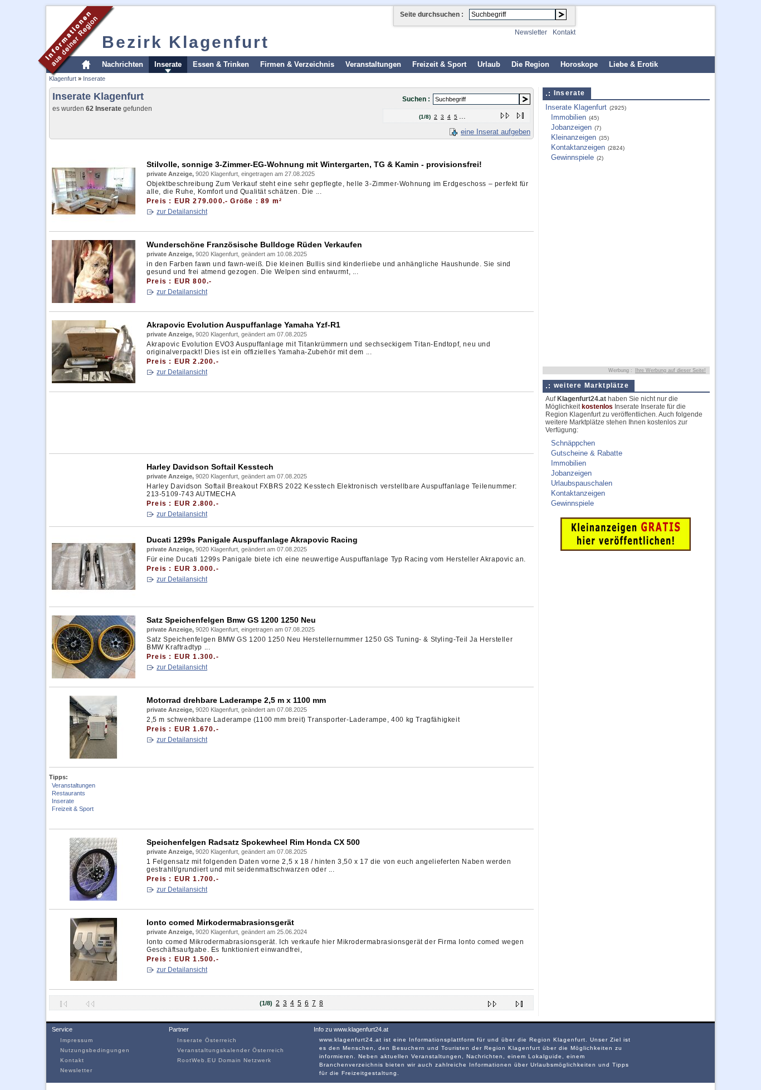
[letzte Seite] (520, 113)
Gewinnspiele (572, 157)
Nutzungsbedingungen (95, 1050)
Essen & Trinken (221, 64)
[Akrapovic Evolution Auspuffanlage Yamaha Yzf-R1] (93, 381)
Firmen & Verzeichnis (297, 64)
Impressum (76, 1040)
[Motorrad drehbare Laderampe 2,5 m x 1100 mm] (93, 756)
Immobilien (568, 117)
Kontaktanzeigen (578, 147)
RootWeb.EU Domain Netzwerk (224, 1060)
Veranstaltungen (373, 64)
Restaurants (68, 793)
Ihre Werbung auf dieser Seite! (670, 370)
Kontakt (564, 32)
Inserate (168, 64)
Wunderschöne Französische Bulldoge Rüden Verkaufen (254, 244)
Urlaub (488, 64)
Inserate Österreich (207, 1040)
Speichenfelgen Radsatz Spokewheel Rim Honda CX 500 (253, 842)
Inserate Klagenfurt (576, 107)
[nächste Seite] (505, 113)
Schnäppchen (573, 443)
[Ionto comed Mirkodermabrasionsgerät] (93, 978)
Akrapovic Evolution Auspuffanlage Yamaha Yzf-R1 (243, 324)
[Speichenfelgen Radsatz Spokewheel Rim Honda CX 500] (93, 898)
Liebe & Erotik (633, 64)
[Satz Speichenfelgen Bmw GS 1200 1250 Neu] (93, 676)
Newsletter (531, 32)
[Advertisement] (252, 147)
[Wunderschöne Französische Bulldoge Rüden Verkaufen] (93, 300)
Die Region (530, 64)
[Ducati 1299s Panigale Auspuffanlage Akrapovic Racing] (93, 596)
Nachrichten (122, 64)
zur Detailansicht (182, 212)
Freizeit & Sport (439, 64)
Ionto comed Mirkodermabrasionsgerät (220, 922)
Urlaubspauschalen (581, 483)
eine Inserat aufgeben (495, 132)
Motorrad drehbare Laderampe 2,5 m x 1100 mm (236, 700)
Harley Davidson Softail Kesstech (210, 466)
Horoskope (579, 64)
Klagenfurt (62, 78)
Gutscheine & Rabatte (586, 453)
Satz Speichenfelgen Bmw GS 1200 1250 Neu (231, 619)
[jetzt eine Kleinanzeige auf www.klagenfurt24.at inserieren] (625, 548)
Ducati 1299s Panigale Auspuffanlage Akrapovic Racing (252, 539)
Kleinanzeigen (573, 137)
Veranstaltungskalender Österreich (230, 1050)
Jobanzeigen (571, 127)
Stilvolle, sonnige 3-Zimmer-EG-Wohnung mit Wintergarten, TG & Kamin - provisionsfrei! (314, 164)
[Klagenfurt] (76, 74)
